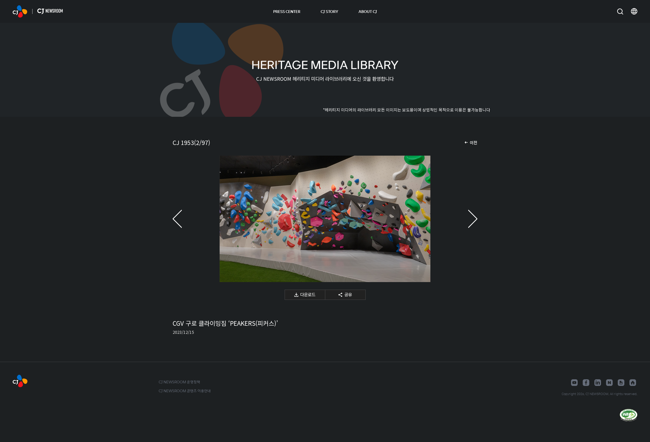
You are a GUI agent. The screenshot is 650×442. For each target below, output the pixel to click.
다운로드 (307, 294)
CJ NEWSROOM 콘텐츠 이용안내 (185, 390)
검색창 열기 (620, 11)
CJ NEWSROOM (20, 11)
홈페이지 (632, 382)
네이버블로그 (609, 382)
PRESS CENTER (286, 11)
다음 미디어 (467, 219)
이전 (473, 142)
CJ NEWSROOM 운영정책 (179, 381)
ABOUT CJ (368, 11)
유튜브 (574, 382)
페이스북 (586, 382)
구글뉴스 (621, 382)
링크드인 (597, 382)
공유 (348, 294)
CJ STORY (329, 11)
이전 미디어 (183, 219)
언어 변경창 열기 (634, 11)
